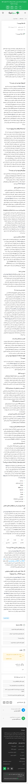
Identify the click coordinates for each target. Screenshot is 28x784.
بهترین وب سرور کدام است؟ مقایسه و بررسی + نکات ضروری (14, 690)
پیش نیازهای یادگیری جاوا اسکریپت (17, 629)
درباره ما (22, 752)
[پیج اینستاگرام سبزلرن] (8, 768)
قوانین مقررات (21, 746)
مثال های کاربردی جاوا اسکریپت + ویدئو (17, 633)
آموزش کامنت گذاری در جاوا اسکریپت (17, 642)
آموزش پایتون (13, 755)
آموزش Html (13, 749)
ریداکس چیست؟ (21, 638)
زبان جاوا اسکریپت (12, 561)
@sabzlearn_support (7, 761)
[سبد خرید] (2, 12)
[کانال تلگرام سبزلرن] (4, 768)
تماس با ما (22, 755)
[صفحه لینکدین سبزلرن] (11, 768)
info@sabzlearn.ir (6, 764)
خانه (26, 18)
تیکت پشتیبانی (21, 749)
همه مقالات (21, 18)
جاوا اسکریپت (15, 18)
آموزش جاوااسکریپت (12, 752)
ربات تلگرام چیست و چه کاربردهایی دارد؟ (17, 685)
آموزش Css (13, 746)
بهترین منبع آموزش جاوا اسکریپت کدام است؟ (16, 695)
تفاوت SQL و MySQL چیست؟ (18, 681)
